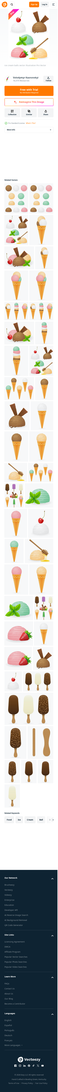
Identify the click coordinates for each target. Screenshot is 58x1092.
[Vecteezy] (4, 4)
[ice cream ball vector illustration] (36, 561)
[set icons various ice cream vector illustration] (40, 652)
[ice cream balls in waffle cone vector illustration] (16, 293)
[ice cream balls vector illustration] (16, 198)
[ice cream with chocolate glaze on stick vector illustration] (20, 976)
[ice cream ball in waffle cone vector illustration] (19, 534)
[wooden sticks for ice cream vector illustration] (17, 1071)
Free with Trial (29, 91)
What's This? (31, 123)
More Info (11, 130)
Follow (48, 80)
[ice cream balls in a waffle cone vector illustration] (16, 405)
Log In (44, 4)
